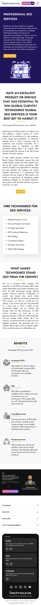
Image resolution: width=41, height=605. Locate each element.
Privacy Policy (24, 601)
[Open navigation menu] (37, 3)
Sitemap (33, 601)
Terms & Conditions (12, 601)
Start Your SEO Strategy (10, 491)
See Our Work (10, 56)
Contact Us (27, 3)
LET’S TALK (20, 192)
